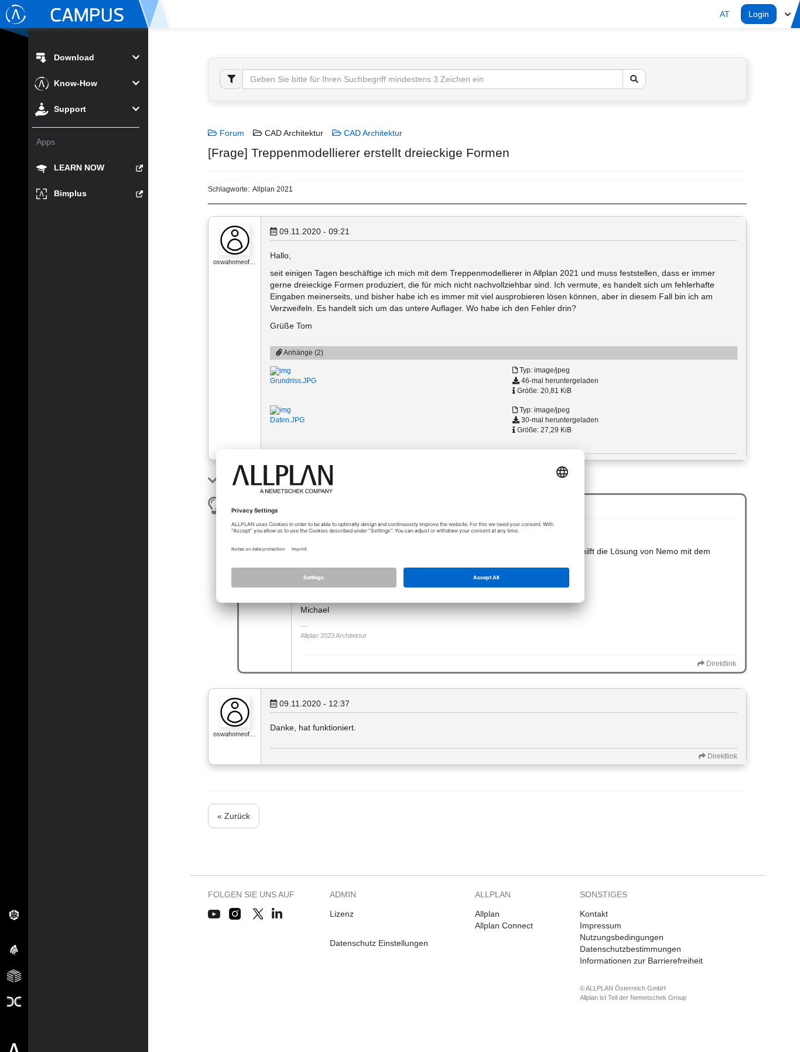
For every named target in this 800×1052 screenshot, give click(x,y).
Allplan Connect (504, 925)
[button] (725, 14)
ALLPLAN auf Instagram (236, 914)
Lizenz (342, 913)
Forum (230, 133)
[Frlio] (14, 975)
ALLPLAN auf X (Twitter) (257, 914)
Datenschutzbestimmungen (630, 949)
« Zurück (233, 816)
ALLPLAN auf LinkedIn (277, 914)
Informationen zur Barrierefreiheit (641, 960)
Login (758, 14)
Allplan (487, 913)
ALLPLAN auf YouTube (214, 914)
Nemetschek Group (658, 997)
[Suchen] (634, 79)
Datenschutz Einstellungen (379, 943)
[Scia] (14, 949)
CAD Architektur (371, 133)
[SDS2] (14, 914)
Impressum (600, 925)
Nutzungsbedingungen (622, 937)
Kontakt (594, 913)
